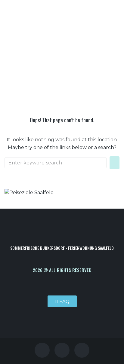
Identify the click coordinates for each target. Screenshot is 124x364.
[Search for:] (56, 162)
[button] (98, 37)
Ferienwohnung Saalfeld (46, 79)
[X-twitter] (62, 350)
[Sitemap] (81, 350)
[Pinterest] (42, 350)
